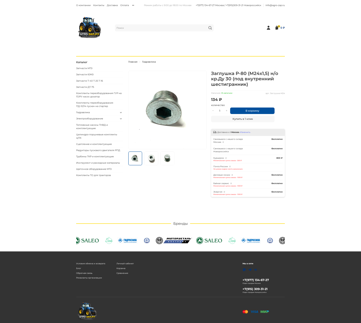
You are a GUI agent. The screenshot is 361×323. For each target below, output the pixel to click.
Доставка (112, 5)
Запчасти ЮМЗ (84, 74)
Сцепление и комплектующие (94, 144)
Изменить (245, 132)
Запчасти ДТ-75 (85, 87)
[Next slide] (202, 110)
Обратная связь (84, 273)
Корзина (120, 268)
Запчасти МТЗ (84, 68)
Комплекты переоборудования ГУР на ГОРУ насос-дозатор (99, 95)
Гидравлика (149, 61)
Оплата (124, 5)
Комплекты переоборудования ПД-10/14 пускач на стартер (94, 104)
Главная (132, 61)
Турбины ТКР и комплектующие (95, 156)
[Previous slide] (132, 110)
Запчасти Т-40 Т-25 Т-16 (89, 80)
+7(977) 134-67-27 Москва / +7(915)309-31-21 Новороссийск (228, 5)
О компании (83, 5)
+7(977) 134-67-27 (256, 280)
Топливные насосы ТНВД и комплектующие (92, 127)
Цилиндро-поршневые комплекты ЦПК (96, 136)
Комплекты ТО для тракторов (93, 175)
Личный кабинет (125, 263)
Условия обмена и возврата (90, 263)
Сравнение (122, 273)
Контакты (98, 5)
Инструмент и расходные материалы (98, 162)
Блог (78, 268)
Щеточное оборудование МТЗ (94, 169)
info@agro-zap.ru (275, 5)
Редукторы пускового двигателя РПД (98, 150)
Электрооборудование (89, 118)
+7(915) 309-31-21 (255, 289)
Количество (218, 105)
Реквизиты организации (89, 277)
